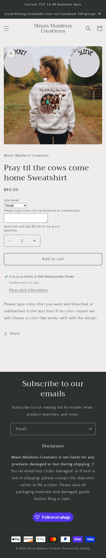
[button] (6, 28)
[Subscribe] (89, 429)
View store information (28, 290)
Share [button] (15, 334)
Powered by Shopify (77, 548)
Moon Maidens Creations (44, 548)
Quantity (10, 230)
